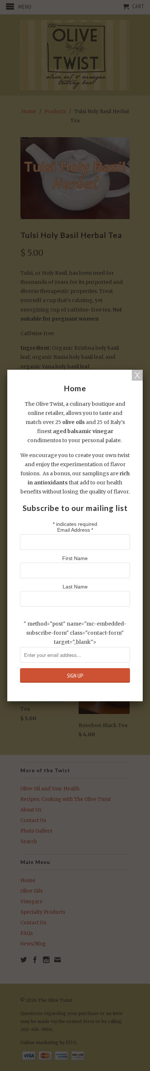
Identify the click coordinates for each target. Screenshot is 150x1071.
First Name (75, 558)
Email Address (75, 530)
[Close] (137, 375)
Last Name (75, 587)
